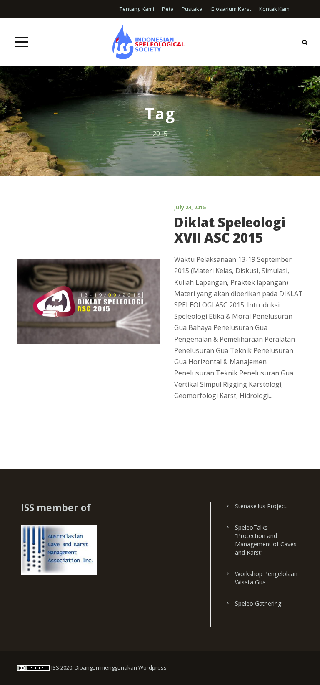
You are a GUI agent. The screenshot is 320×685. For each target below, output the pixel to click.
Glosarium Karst (230, 9)
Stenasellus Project (261, 506)
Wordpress (152, 667)
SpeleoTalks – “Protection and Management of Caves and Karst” (266, 539)
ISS (55, 667)
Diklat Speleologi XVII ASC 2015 (229, 229)
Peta (168, 9)
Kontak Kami (275, 9)
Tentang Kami (137, 9)
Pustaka (192, 9)
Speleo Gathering (258, 603)
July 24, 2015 (190, 207)
